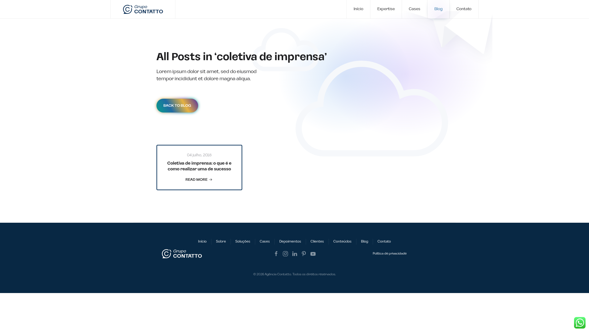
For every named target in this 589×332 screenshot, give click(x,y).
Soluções (242, 241)
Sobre (221, 241)
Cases (414, 9)
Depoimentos (290, 241)
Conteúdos (342, 241)
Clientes (317, 241)
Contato (463, 9)
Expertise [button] (386, 9)
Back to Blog (177, 105)
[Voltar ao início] (143, 9)
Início (358, 9)
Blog (438, 9)
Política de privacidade (390, 253)
